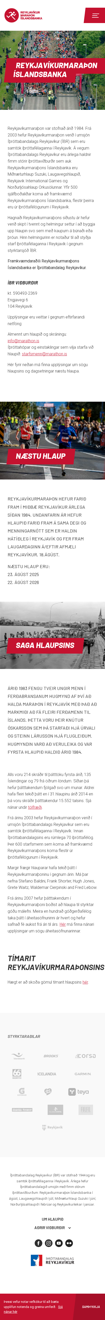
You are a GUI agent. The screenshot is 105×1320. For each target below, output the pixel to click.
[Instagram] (48, 1243)
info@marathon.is (23, 340)
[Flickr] (69, 1243)
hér (85, 982)
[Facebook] (38, 1243)
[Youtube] (59, 1243)
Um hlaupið (52, 1219)
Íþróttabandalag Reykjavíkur (52, 1260)
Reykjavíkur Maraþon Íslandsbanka (32, 15)
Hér (63, 924)
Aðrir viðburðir (49, 1227)
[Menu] (95, 15)
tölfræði (35, 807)
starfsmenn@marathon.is (44, 354)
